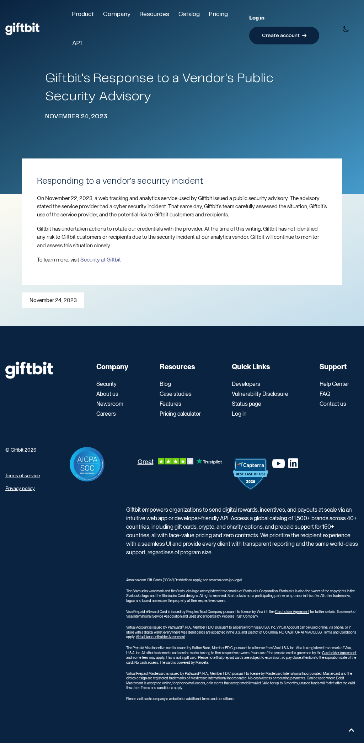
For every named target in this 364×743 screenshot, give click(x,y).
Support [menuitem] (333, 366)
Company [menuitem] (112, 366)
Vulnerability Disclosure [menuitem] (260, 394)
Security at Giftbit (100, 259)
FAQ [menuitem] (325, 394)
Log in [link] (256, 17)
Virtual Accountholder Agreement (160, 637)
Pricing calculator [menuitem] (180, 413)
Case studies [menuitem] (176, 394)
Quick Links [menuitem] (251, 366)
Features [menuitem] (170, 403)
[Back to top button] (351, 730)
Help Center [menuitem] (334, 384)
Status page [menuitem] (246, 403)
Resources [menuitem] (177, 366)
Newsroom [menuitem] (109, 403)
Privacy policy (20, 488)
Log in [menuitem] (239, 413)
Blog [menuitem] (165, 384)
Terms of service (22, 475)
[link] (22, 28)
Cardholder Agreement (292, 611)
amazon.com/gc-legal (225, 580)
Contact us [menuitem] (333, 403)
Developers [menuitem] (246, 384)
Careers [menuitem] (106, 413)
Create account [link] (281, 35)
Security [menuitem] (106, 384)
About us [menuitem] (107, 394)
